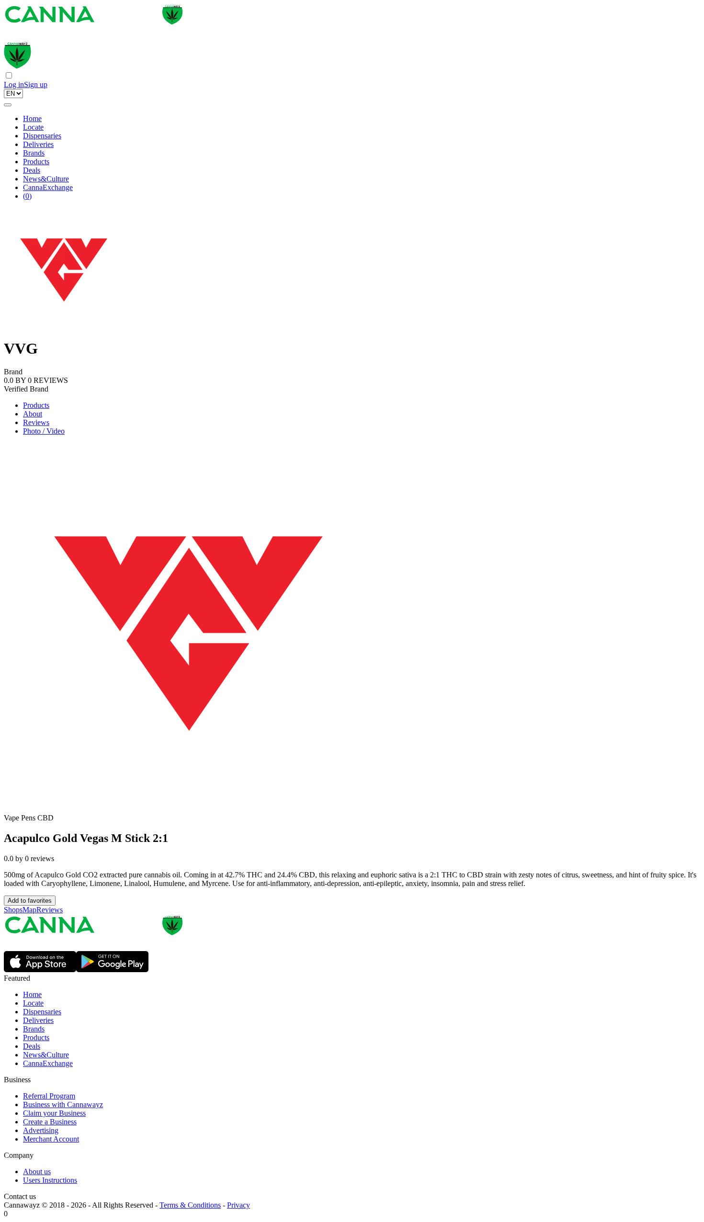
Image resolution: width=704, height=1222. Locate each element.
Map (29, 910)
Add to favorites (30, 900)
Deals (31, 170)
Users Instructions (50, 1180)
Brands (34, 153)
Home (32, 118)
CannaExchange (48, 187)
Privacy (238, 1205)
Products (36, 161)
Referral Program (49, 1096)
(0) (27, 196)
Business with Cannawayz (63, 1104)
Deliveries (38, 144)
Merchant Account (51, 1139)
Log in (14, 84)
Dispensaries (42, 136)
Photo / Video (44, 431)
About (32, 414)
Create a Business (50, 1122)
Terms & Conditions (190, 1205)
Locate (33, 127)
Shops (13, 910)
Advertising (40, 1130)
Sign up (35, 84)
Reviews (36, 422)
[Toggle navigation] (7, 104)
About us (37, 1171)
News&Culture (46, 179)
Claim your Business (54, 1113)
